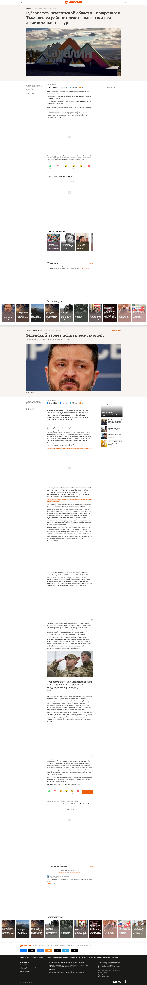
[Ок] (81, 87)
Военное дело (54, 945)
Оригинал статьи (116, 330)
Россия (34, 8)
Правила (90, 263)
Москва (89, 803)
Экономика (42, 945)
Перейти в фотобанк (46, 77)
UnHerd (28, 330)
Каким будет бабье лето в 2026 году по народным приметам (115, 443)
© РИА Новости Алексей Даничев (33, 77)
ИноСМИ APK (115, 957)
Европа (84, 803)
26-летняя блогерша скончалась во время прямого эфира (111, 414)
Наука (48, 945)
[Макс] (49, 87)
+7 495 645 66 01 (24, 973)
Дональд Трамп (55, 801)
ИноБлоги (78, 945)
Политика (76, 803)
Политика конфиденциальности (71, 957)
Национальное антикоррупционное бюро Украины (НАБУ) (60, 803)
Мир (81, 803)
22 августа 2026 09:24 (49, 330)
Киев (64, 801)
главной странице (84, 268)
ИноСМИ (28, 8)
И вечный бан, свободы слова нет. (59, 876)
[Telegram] (74, 87)
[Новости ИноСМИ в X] (74, 950)
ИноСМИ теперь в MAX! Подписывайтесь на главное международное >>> (69, 448)
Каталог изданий (24, 957)
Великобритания (37, 330)
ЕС (61, 801)
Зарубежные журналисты (37, 957)
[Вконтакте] (64, 87)
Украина (49, 801)
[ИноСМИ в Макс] (23, 950)
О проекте (48, 957)
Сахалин (60, 176)
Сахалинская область (52, 176)
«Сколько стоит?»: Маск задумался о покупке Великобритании (114, 436)
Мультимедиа (70, 945)
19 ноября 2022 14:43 (43, 8)
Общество (62, 945)
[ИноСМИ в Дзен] (31, 950)
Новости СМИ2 (69, 182)
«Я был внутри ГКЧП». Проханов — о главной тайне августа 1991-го (114, 428)
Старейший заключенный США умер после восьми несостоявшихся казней (115, 421)
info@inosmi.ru (23, 968)
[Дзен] (55, 87)
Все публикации (86, 945)
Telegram (70, 176)
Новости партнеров (112, 404)
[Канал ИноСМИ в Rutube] (57, 950)
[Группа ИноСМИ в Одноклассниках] (48, 950)
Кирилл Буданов (74, 801)
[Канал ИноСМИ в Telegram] (65, 950)
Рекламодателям (57, 957)
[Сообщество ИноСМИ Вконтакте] (40, 950)
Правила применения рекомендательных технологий (96, 957)
